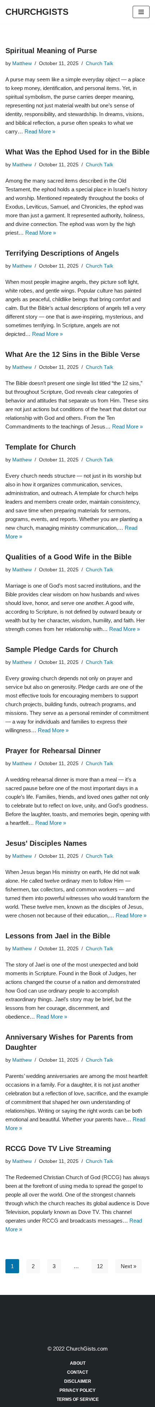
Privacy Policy (77, 1390)
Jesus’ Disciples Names (46, 843)
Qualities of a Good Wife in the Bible (68, 557)
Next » (128, 1266)
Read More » (40, 131)
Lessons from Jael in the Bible (57, 936)
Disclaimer (77, 1381)
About (77, 1363)
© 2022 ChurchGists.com (78, 1349)
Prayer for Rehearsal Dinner (53, 751)
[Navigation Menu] (141, 12)
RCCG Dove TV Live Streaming (58, 1148)
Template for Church (40, 447)
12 (100, 1266)
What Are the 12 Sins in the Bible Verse (72, 354)
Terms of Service (78, 1399)
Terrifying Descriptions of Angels (62, 253)
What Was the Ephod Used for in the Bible (77, 152)
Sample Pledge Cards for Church (61, 649)
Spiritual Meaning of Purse (51, 51)
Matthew (22, 63)
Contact (77, 1372)
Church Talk (99, 63)
